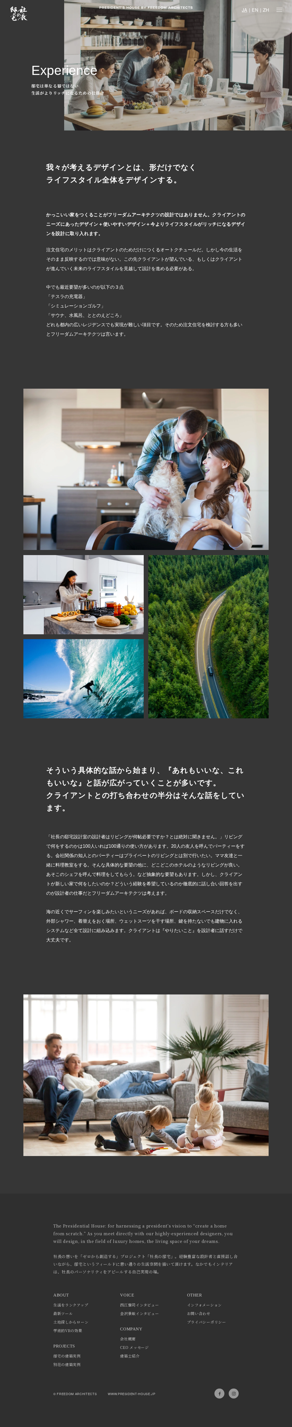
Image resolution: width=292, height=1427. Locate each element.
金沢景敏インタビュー (139, 1313)
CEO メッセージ (134, 1347)
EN (255, 10)
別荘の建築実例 (67, 1364)
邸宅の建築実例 (67, 1356)
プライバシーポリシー (206, 1322)
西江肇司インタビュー (139, 1305)
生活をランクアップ (70, 1305)
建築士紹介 (130, 1356)
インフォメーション (204, 1305)
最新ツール (63, 1313)
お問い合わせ (198, 1313)
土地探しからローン (70, 1322)
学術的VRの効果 (67, 1330)
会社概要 (128, 1339)
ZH (266, 10)
